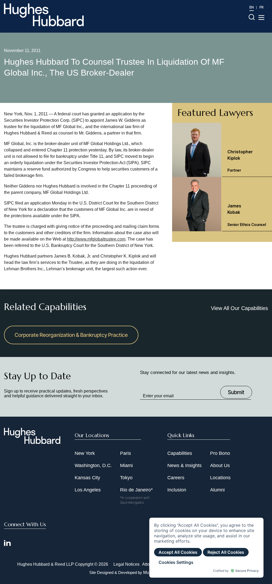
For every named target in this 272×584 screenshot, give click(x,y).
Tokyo (126, 477)
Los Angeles (88, 490)
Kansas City (87, 477)
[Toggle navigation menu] (261, 17)
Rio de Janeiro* (136, 490)
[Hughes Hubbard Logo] (44, 14)
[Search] (252, 16)
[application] (206, 548)
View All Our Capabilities (239, 308)
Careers (175, 477)
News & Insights (184, 465)
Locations (220, 477)
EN (251, 7)
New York (85, 453)
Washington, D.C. (93, 465)
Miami (126, 465)
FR (262, 7)
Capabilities (179, 453)
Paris (125, 453)
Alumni (217, 490)
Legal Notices (126, 564)
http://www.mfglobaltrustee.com (96, 239)
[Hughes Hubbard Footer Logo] (32, 442)
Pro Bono (220, 453)
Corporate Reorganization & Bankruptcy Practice (71, 335)
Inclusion (176, 490)
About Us (220, 465)
